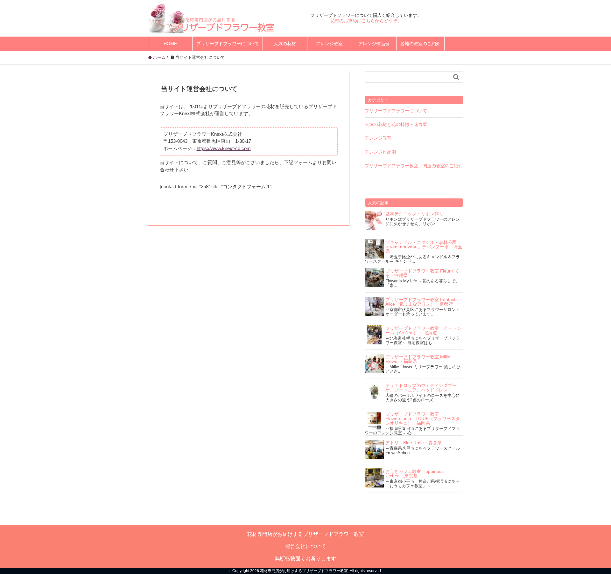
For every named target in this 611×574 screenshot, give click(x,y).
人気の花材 (285, 43)
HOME (170, 43)
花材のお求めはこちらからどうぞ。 (366, 20)
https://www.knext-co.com (224, 148)
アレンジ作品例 (374, 43)
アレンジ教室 (329, 43)
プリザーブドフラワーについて (227, 43)
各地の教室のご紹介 (420, 43)
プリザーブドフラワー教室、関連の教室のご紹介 (414, 165)
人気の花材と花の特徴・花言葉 (396, 124)
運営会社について (305, 546)
